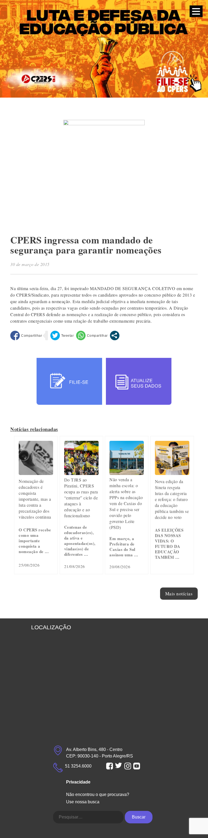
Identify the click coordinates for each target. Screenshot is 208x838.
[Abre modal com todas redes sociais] (114, 335)
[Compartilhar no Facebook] (26, 335)
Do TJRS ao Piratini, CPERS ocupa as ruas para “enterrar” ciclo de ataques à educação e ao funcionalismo (81, 497)
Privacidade (78, 782)
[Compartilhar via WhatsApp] (92, 335)
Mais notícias (179, 593)
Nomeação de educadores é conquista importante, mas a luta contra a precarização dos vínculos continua (35, 499)
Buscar (138, 817)
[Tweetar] (62, 335)
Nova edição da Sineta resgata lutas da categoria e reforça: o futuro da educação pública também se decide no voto (172, 499)
